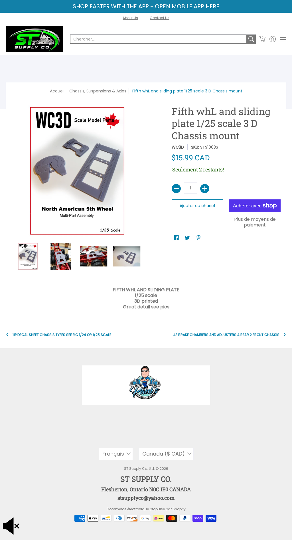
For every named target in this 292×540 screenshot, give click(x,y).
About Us (130, 17)
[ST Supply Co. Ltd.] (34, 39)
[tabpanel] (146, 297)
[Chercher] (251, 39)
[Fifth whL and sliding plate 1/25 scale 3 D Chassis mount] (28, 256)
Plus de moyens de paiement (255, 222)
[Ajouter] (204, 188)
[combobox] (158, 39)
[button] (262, 39)
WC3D (178, 147)
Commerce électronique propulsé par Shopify (146, 509)
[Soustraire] (176, 188)
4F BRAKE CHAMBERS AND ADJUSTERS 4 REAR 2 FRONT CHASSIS (226, 335)
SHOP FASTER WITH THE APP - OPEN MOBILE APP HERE (146, 6)
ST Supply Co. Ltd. (139, 468)
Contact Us (159, 17)
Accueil (57, 91)
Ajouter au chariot (198, 206)
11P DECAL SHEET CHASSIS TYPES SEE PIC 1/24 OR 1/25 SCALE (62, 335)
